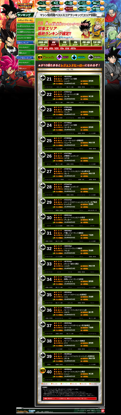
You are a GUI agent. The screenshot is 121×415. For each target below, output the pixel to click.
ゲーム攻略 (71, 2)
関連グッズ (98, 2)
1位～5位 (45, 383)
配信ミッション (44, 8)
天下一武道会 (98, 8)
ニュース (44, 2)
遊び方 (57, 2)
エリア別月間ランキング (25, 68)
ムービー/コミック (57, 8)
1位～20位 (55, 383)
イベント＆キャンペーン (85, 8)
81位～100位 (94, 383)
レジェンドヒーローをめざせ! (25, 38)
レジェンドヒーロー (25, 20)
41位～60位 (74, 383)
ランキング (71, 8)
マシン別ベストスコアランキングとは (25, 26)
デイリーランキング (25, 47)
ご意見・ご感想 (39, 411)
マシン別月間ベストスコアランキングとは (25, 32)
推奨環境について (48, 411)
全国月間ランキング (25, 53)
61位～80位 (84, 383)
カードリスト (85, 2)
